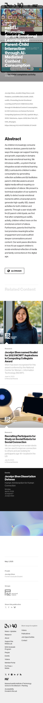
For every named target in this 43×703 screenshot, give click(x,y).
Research (8, 635)
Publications (26, 634)
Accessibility (9, 689)
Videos (7, 659)
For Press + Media (9, 667)
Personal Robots (12, 379)
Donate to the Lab (11, 691)
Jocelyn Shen (9, 496)
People (7, 652)
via (16, 271)
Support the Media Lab (9, 642)
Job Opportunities (28, 637)
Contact (24, 640)
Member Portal (10, 663)
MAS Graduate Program (10, 648)
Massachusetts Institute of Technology (18, 683)
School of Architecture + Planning (16, 686)
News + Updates (10, 631)
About (7, 638)
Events (7, 656)
